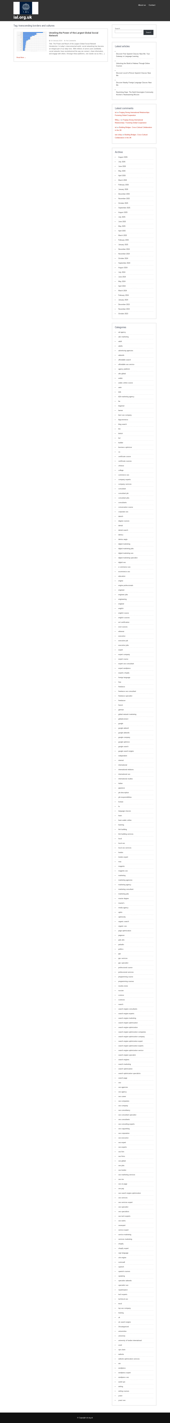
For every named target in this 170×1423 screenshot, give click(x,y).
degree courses (123, 521)
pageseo (121, 935)
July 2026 (121, 162)
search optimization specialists (129, 1073)
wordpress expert (124, 1373)
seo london (122, 1170)
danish (120, 516)
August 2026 (122, 157)
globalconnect (123, 719)
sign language (123, 1253)
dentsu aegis (123, 539)
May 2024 (121, 281)
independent (122, 756)
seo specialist (123, 1207)
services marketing (125, 1239)
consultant (122, 489)
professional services (126, 972)
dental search (123, 530)
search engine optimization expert (130, 1041)
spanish (121, 1267)
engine (120, 581)
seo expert (122, 1142)
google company (124, 737)
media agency (123, 908)
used (120, 1345)
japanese (121, 788)
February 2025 (123, 240)
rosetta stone (123, 986)
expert (120, 650)
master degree (123, 898)
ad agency (122, 332)
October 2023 (123, 314)
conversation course (125, 507)
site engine (122, 1258)
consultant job (123, 493)
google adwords (124, 733)
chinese (121, 466)
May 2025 (121, 226)
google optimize (124, 742)
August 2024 (122, 268)
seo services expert (125, 1202)
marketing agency (124, 885)
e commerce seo (124, 567)
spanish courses (124, 1271)
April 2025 (122, 231)
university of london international (130, 1340)
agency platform (124, 369)
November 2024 (124, 254)
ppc (119, 954)
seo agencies (123, 1087)
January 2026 (123, 189)
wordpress (122, 1368)
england (121, 604)
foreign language (124, 677)
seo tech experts (124, 1216)
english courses (124, 618)
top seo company (124, 1308)
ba (119, 401)
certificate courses (125, 461)
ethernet (121, 631)
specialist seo (123, 1285)
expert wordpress (124, 668)
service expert (123, 1230)
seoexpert (121, 1225)
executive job (123, 641)
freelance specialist (125, 696)
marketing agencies (125, 880)
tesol (120, 1304)
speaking (121, 1276)
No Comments (71, 41)
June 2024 (122, 277)
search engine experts (126, 1013)
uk (119, 1317)
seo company (123, 1106)
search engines (123, 1060)
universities (122, 1331)
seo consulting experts (126, 1124)
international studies (125, 779)
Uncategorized (123, 1327)
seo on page (122, 1184)
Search (117, 28)
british (120, 433)
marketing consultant (125, 889)
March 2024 (122, 291)
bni (119, 429)
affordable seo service (126, 364)
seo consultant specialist (127, 1115)
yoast (120, 1396)
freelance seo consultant (127, 691)
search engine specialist (127, 1055)
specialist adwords (125, 1281)
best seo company (125, 415)
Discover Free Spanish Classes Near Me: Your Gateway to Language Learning (133, 55)
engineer (121, 590)
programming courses (126, 981)
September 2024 (124, 263)
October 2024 (123, 258)
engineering (122, 599)
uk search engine (124, 1322)
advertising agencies (125, 351)
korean (120, 802)
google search (123, 746)
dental (120, 525)
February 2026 (123, 185)
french (120, 705)
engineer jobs (123, 595)
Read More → (21, 57)
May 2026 (121, 171)
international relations (126, 769)
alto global (122, 374)
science (121, 995)
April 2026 (122, 175)
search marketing (124, 1064)
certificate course (124, 456)
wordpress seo (123, 1377)
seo (119, 1083)
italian (120, 783)
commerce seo (123, 475)
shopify (121, 1244)
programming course (125, 977)
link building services (125, 834)
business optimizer (125, 447)
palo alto (121, 940)
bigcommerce (123, 420)
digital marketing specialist (128, 558)
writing (120, 1386)
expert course (123, 659)
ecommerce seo (124, 572)
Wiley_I (117, 120)
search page (122, 1078)
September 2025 (124, 208)
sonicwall (121, 1262)
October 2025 (123, 203)
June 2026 (122, 166)
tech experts (122, 1294)
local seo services (124, 848)
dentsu (120, 535)
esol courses (123, 627)
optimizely (122, 917)
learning (121, 825)
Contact (152, 5)
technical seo (123, 1299)
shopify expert (123, 1248)
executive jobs (123, 645)
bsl (119, 438)
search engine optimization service (130, 1050)
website (121, 1354)
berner (120, 410)
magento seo (123, 871)
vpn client (121, 1350)
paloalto (121, 944)
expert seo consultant (126, 664)
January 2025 (123, 245)
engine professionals (125, 585)
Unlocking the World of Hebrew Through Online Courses (133, 64)
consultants (122, 502)
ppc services (123, 958)
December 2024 (124, 249)
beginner (121, 406)
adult (120, 341)
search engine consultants (127, 1009)
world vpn (121, 1382)
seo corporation (123, 1133)
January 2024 (123, 300)
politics (120, 949)
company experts (124, 479)
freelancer (121, 700)
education (121, 576)
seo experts (122, 1147)
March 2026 (122, 180)
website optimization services (129, 1359)
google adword (123, 728)
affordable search (124, 360)
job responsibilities (125, 797)
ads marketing (123, 337)
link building (122, 829)
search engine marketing (127, 1018)
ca (119, 452)
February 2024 (123, 295)
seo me (121, 1179)
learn (120, 816)
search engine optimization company (131, 1037)
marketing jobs (123, 894)
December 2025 (124, 194)
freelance (121, 687)
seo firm (121, 1152)
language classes (124, 811)
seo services (123, 1198)
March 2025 (122, 235)
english (120, 608)
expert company (124, 654)
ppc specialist (123, 963)
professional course (125, 967)
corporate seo (123, 512)
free (119, 682)
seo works (122, 1221)
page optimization (124, 931)
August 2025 (122, 212)
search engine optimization (128, 1027)
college (120, 470)
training (121, 1313)
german (121, 710)
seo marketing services (126, 1175)
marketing (121, 875)
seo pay (121, 1188)
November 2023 (124, 309)
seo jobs (121, 1165)
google (120, 723)
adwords (121, 355)
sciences (121, 1000)
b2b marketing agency (126, 397)
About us (142, 5)
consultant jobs (123, 498)
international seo (124, 774)
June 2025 (122, 221)
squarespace (123, 1290)
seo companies (123, 1101)
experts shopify (123, 673)
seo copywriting (124, 1129)
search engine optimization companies (132, 1032)
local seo (121, 843)
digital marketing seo (125, 553)
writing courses (123, 1391)
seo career (122, 1096)
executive (121, 636)
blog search (122, 424)
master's (121, 903)
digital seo (122, 562)
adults (120, 346)
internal (121, 760)
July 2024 (121, 272)
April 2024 (122, 286)
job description (123, 793)
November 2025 (124, 198)
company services (125, 484)
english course (123, 613)
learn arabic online (124, 820)
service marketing (124, 1234)
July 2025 (121, 217)
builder (120, 443)
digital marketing (124, 544)
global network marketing (127, 714)
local (120, 839)
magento (121, 866)
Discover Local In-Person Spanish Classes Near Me (133, 74)
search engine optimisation (128, 1023)
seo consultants (124, 1119)
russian (121, 990)
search (120, 1004)
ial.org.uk (22, 17)
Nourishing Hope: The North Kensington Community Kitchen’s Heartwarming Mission (134, 93)
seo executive (123, 1138)
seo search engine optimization (129, 1193)
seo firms (121, 1156)
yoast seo (121, 1400)
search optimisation (125, 1069)
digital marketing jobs (126, 548)
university (121, 1336)
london (120, 852)
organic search (123, 921)
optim (120, 912)
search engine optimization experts (130, 1046)
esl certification (123, 622)
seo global (122, 1161)
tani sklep (118, 135)
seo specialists (123, 1211)
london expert (123, 857)
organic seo (122, 926)
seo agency (122, 1092)
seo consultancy (124, 1110)
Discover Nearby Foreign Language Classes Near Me (134, 84)
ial (115, 112)
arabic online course (125, 383)
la (119, 806)
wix (119, 1363)
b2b (119, 392)
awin (120, 387)
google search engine (126, 751)
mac (119, 862)
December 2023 (124, 304)
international (122, 765)
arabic (120, 378)
